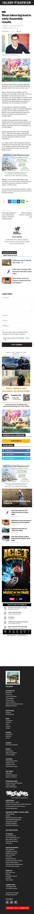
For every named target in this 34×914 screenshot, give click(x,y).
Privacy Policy (10, 700)
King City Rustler (10, 855)
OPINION (8, 732)
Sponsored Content (11, 821)
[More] (27, 201)
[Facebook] (10, 201)
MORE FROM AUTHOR (10, 255)
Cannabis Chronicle (11, 876)
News (3, 12)
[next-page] (6, 287)
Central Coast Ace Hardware (14, 783)
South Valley (9, 880)
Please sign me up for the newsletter (13, 338)
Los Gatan (9, 857)
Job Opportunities (11, 886)
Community (9, 734)
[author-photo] (17, 230)
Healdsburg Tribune (11, 851)
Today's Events (10, 762)
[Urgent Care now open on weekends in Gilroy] (5, 530)
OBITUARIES (9, 771)
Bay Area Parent (10, 872)
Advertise (8, 712)
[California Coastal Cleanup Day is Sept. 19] (6, 262)
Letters (8, 738)
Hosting (8, 816)
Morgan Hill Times (11, 859)
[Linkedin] (18, 201)
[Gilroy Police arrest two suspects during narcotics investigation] (6, 280)
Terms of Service (10, 702)
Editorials (8, 736)
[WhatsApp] (23, 201)
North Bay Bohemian (12, 841)
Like (28, 450)
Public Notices (10, 714)
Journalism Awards (11, 888)
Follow (26, 454)
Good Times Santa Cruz (12, 837)
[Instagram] (11, 902)
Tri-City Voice (9, 866)
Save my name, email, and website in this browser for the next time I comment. (15, 333)
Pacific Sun (9, 843)
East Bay (8, 878)
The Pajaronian (10, 864)
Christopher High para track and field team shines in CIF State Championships (9, 216)
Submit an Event (10, 764)
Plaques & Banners (11, 706)
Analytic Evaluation (11, 823)
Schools (8, 726)
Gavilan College (10, 754)
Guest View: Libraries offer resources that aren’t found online (22, 271)
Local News (9, 720)
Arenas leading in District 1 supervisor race (25, 215)
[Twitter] (14, 201)
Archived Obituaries (11, 775)
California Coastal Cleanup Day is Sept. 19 (16, 502)
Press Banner (10, 860)
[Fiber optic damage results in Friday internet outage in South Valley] (5, 538)
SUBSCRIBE (9, 686)
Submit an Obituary (11, 777)
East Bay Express (11, 835)
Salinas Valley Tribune (12, 862)
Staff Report (5, 31)
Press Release (10, 698)
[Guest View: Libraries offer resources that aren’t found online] (6, 271)
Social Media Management (13, 819)
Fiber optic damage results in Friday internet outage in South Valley (20, 538)
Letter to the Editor (11, 696)
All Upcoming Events (12, 761)
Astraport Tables (10, 785)
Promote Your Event (11, 766)
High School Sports (11, 753)
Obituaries (9, 773)
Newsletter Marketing (12, 825)
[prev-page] (3, 287)
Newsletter (9, 692)
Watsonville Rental (11, 787)
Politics (8, 728)
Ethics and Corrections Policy (14, 704)
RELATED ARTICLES (9, 253)
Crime (7, 724)
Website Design (10, 814)
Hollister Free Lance (11, 853)
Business (8, 722)
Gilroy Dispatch (10, 849)
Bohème (8, 874)
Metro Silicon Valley (11, 839)
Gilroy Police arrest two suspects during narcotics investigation (21, 280)
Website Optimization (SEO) (14, 818)
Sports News (9, 751)
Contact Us (9, 694)
